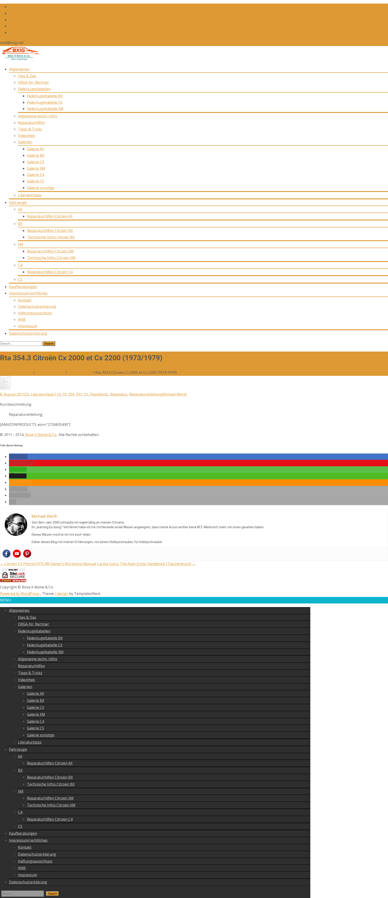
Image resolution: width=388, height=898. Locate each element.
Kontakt (24, 300)
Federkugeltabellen (34, 88)
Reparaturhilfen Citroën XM (50, 251)
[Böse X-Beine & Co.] (19, 59)
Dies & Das (27, 75)
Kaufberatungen (23, 286)
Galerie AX (35, 148)
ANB (22, 319)
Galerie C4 (35, 174)
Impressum (27, 326)
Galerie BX (35, 155)
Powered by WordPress (20, 593)
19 (64, 394)
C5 (20, 279)
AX (20, 209)
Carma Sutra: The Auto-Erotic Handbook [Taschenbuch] (146, 563)
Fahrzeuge (18, 202)
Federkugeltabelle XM (45, 108)
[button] (18, 456)
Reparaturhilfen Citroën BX (50, 230)
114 (57, 394)
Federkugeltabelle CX (44, 102)
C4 (20, 265)
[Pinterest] (27, 554)
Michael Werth (175, 394)
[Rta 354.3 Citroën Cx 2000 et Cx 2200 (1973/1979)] (5, 387)
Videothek (26, 135)
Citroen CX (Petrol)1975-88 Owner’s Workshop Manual (48, 563)
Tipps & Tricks (30, 129)
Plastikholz (99, 394)
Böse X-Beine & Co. (41, 434)
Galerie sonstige (40, 187)
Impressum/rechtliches (28, 293)
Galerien (25, 141)
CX (27, 394)
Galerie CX (35, 161)
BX (20, 223)
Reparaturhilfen (31, 122)
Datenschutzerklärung (37, 306)
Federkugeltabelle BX (45, 95)
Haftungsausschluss (35, 312)
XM (20, 244)
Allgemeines (19, 69)
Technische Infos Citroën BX (51, 237)
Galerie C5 (35, 181)
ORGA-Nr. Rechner (33, 82)
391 (79, 394)
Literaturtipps (30, 195)
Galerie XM (36, 168)
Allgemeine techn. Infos (37, 116)
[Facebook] (6, 554)
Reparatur (118, 394)
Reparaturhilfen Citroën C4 (50, 271)
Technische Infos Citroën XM (51, 257)
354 (71, 394)
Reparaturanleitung (146, 394)
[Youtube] (17, 554)
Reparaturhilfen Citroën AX (50, 216)
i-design (62, 593)
